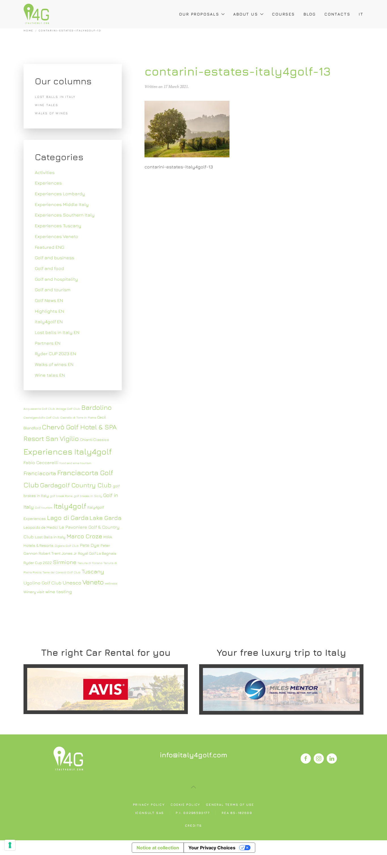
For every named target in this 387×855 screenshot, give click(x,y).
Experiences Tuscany (58, 225)
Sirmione (64, 562)
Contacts (337, 14)
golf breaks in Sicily (88, 496)
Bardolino (96, 407)
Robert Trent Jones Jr (58, 553)
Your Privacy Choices (211, 847)
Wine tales (46, 105)
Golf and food (49, 268)
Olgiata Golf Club (67, 545)
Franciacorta (40, 473)
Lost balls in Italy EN (57, 332)
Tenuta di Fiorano (90, 563)
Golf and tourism (53, 289)
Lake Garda (106, 517)
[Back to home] (36, 14)
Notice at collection (158, 847)
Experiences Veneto (56, 236)
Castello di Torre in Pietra (78, 417)
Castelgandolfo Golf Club (41, 417)
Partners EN (47, 343)
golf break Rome (61, 496)
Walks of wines (51, 113)
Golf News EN (49, 300)
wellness (111, 583)
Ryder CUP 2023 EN (55, 353)
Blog (309, 14)
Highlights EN (49, 311)
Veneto (93, 582)
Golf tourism (43, 507)
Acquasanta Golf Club (39, 408)
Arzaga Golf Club (68, 408)
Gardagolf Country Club (76, 485)
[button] (193, 787)
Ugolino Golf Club (42, 582)
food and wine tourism (75, 463)
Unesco (72, 583)
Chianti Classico (94, 439)
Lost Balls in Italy (50, 537)
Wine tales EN (50, 375)
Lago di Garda (67, 517)
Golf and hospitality (56, 279)
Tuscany (93, 571)
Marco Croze (84, 536)
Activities (45, 172)
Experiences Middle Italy (62, 204)
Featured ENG (49, 247)
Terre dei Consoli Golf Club (61, 572)
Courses (283, 14)
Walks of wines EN (54, 364)
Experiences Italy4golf (68, 451)
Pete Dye (89, 545)
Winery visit (34, 592)
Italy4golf (70, 506)
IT (361, 14)
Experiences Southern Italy (65, 214)
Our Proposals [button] (199, 14)
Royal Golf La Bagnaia (97, 553)
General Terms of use (230, 804)
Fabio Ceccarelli (41, 462)
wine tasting (58, 591)
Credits (193, 825)
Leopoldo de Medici (41, 527)
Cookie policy (185, 804)
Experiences (48, 182)
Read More (105, 689)
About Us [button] (245, 14)
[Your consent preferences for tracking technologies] (10, 845)
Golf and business (54, 257)
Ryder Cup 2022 (38, 562)
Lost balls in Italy (55, 96)
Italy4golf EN (49, 321)
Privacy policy (149, 804)
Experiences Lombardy (60, 193)
